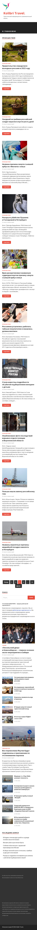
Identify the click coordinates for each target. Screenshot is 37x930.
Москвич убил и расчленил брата (13, 842)
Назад (6, 582)
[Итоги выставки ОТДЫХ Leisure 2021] (7, 723)
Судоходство (6, 748)
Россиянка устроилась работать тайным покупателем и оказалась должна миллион (17, 328)
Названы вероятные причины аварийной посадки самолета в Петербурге (15, 547)
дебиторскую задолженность (22, 610)
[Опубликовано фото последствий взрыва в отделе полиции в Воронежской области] (18, 422)
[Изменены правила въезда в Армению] (7, 703)
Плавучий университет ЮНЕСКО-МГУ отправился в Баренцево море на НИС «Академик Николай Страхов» (24, 808)
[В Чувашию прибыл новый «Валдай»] (7, 802)
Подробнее (6, 88)
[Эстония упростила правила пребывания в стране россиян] (7, 683)
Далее (18, 586)
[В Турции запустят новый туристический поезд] (7, 713)
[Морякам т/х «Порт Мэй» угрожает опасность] (7, 782)
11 (32, 582)
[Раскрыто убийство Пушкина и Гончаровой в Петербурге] (18, 204)
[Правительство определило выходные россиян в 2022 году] (18, 53)
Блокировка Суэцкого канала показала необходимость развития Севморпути (24, 787)
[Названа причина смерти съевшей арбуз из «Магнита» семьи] (18, 151)
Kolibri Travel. (14, 13)
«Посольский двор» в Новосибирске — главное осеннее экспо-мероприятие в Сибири (18, 650)
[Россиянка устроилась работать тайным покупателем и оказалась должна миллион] (18, 313)
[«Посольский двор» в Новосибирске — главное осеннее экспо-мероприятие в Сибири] (18, 644)
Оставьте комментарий (8, 70)
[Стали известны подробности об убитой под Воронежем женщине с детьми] (18, 369)
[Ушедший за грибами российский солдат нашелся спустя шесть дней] (18, 106)
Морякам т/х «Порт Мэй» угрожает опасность (22, 777)
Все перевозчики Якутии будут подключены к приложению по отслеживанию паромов (16, 752)
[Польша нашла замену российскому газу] (18, 478)
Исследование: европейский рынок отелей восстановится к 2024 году (24, 689)
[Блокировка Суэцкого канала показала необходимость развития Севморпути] (7, 792)
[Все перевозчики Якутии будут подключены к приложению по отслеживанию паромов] (18, 747)
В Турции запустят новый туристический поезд (23, 708)
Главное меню (10, 31)
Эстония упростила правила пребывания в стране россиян (24, 679)
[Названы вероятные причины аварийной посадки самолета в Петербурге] (18, 531)
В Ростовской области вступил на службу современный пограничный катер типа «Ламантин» (24, 820)
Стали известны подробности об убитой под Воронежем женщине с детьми (18, 384)
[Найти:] (18, 598)
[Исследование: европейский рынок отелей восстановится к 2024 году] (7, 693)
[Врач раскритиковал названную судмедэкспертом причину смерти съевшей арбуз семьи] (18, 259)
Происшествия (6, 63)
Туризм (4, 645)
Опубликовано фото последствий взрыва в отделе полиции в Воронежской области (17, 438)
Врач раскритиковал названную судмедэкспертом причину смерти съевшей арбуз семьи (17, 275)
